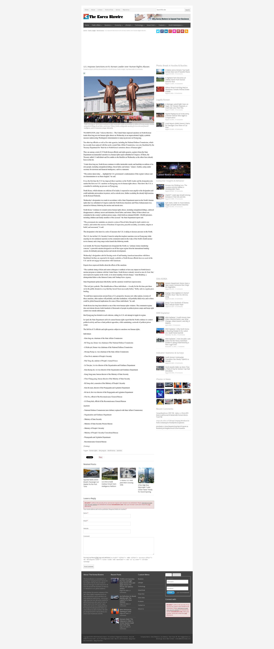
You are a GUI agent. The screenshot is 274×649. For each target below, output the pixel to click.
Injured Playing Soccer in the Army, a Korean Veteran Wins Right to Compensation (177, 116)
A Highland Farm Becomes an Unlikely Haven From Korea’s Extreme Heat (175, 80)
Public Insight (92, 30)
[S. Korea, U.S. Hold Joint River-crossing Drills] (128, 473)
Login (169, 575)
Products (141, 601)
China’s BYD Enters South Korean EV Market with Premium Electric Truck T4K (172, 415)
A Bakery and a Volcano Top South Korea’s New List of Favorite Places (177, 71)
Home (87, 10)
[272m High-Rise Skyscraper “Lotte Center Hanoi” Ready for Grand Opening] (146, 475)
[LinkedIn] (166, 31)
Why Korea (126, 10)
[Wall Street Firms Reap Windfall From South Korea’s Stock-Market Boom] (169, 401)
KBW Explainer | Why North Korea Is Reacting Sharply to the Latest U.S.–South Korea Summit (177, 331)
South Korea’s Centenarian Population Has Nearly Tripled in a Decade (177, 359)
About (93, 10)
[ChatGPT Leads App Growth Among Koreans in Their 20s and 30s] (160, 196)
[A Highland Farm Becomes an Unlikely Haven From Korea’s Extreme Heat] (160, 79)
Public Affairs (96, 25)
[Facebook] (162, 31)
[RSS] (186, 31)
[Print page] (118, 73)
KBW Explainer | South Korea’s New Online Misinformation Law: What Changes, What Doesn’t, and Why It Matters (177, 320)
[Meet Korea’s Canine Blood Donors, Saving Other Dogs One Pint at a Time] (187, 401)
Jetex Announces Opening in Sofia (125, 610)
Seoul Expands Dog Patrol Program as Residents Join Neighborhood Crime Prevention (172, 427)
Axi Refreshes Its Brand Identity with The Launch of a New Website (128, 599)
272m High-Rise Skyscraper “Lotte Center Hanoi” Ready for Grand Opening (145, 488)
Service (118, 10)
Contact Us (141, 605)
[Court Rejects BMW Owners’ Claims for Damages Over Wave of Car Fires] (160, 125)
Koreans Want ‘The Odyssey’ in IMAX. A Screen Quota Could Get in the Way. (127, 622)
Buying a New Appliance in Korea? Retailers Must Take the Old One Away (177, 295)
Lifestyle (128, 25)
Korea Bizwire (103, 69)
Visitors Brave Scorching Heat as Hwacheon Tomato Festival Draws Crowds (177, 89)
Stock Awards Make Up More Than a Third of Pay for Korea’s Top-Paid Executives (177, 369)
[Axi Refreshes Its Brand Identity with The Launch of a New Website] (169, 385)
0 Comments (179, 74)
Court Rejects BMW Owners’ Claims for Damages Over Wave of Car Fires (177, 125)
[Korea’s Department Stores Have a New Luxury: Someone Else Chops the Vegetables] (160, 284)
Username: (170, 579)
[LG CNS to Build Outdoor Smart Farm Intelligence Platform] (110, 474)
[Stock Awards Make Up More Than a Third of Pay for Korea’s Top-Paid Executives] (160, 368)
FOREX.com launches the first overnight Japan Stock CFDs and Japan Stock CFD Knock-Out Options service (127, 584)
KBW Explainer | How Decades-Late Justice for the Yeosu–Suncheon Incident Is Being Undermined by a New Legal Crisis (177, 342)
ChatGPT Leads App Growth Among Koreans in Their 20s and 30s (177, 196)
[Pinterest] (182, 31)
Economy (118, 25)
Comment (86, 536)
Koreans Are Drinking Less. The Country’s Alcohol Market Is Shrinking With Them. (176, 187)
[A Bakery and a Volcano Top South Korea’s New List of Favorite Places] (160, 71)
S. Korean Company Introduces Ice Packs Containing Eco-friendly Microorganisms (172, 422)
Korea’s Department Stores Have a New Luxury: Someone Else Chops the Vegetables (177, 285)
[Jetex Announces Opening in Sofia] (178, 385)
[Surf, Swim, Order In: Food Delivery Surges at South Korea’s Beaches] (160, 204)
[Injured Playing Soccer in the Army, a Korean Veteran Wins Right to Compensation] (160, 115)
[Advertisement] (118, 48)
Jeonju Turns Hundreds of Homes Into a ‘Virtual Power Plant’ (176, 304)
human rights (93, 451)
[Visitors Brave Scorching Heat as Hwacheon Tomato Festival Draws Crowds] (160, 89)
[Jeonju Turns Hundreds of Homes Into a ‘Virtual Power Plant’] (160, 304)
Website (85, 528)
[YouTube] (178, 31)
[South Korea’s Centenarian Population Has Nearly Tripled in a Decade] (160, 359)
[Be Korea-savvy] (103, 16)
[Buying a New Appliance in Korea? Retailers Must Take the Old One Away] (160, 294)
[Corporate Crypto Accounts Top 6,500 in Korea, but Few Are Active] (178, 401)
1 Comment (181, 346)
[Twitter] (158, 31)
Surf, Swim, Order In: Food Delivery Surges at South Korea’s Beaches (177, 204)
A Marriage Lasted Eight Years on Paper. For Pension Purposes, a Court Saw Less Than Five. (176, 106)
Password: (170, 585)
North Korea (100, 30)
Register (177, 575)
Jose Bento (159, 426)
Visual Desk (151, 25)
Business (108, 25)
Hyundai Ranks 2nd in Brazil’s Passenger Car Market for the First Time (91, 483)
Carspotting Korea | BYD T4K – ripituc (167, 413)
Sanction (119, 451)
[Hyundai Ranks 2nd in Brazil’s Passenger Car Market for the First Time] (91, 473)
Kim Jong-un (102, 451)
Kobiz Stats (141, 598)
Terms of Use (109, 10)
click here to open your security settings (177, 609)
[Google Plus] (170, 31)
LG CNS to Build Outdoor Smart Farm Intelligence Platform (109, 484)
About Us (141, 609)
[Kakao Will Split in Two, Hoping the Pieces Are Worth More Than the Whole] (160, 402)
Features (162, 25)
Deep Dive (141, 594)
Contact (100, 10)
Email (85, 521)
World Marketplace (175, 25)
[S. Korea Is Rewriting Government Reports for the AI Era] (160, 393)
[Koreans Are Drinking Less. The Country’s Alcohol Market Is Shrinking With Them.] (160, 187)
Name (85, 513)
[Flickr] (174, 31)
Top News (129, 69)
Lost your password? (182, 592)
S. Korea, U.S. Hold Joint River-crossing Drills (126, 482)
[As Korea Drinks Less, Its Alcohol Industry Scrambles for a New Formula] (169, 391)
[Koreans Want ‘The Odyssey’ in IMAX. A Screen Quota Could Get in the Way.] (187, 385)
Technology (139, 25)
